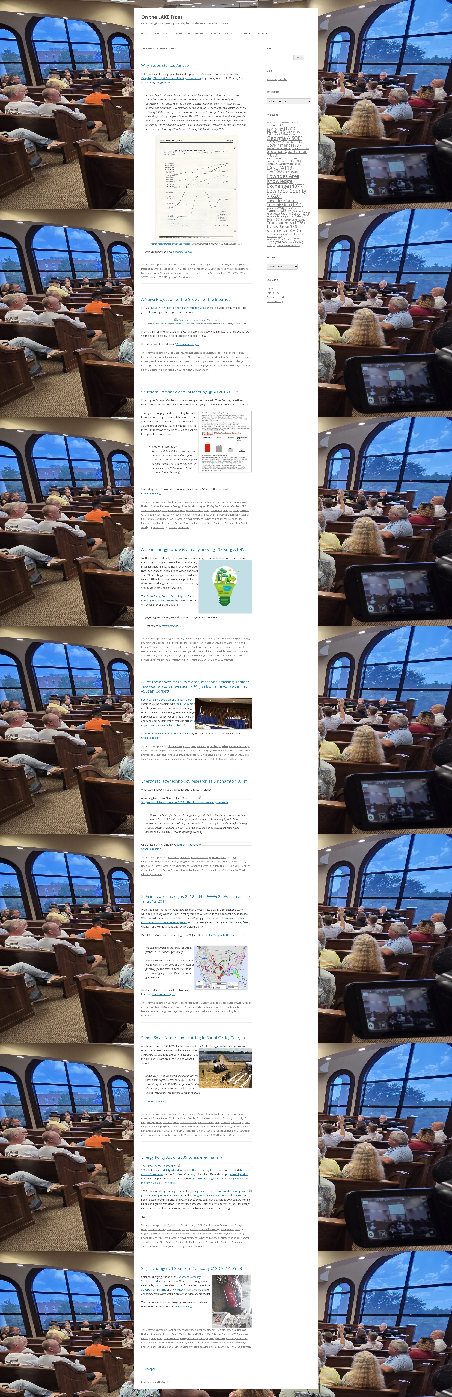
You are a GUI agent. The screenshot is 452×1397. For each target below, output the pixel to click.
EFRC (174, 861)
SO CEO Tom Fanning (153, 1289)
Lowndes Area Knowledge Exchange (230, 268)
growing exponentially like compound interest (215, 1195)
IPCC (143, 518)
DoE (157, 861)
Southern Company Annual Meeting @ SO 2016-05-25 (190, 391)
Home (144, 33)
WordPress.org (275, 301)
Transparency (286, 222)
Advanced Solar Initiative (154, 1118)
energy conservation (185, 502)
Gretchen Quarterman (287, 153)
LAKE (207, 268)
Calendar (245, 33)
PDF (151, 82)
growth (242, 264)
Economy (173, 1002)
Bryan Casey (180, 1118)
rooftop (246, 365)
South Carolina (162, 759)
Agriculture (173, 638)
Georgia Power (224, 502)
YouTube (282, 79)
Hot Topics (160, 33)
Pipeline (155, 506)
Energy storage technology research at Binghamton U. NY (194, 781)
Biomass (287, 122)
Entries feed (273, 292)
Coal (170, 352)
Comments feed (275, 297)
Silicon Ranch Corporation (182, 1130)
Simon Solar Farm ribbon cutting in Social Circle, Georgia (193, 1037)
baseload (167, 1233)
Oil (233, 352)
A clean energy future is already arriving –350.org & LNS (192, 549)
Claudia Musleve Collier (209, 1118)
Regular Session (295, 213)
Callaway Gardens (231, 506)
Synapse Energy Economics (156, 659)
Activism (273, 122)
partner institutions (187, 844)
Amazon (216, 264)
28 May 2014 (203, 1334)
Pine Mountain (217, 1342)
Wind (172, 357)
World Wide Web (236, 272)
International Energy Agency (234, 514)
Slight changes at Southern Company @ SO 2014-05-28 (191, 1268)
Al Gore (192, 357)
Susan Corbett (178, 759)
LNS (235, 651)
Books (225, 264)
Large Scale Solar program (155, 1126)
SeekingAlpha (174, 1011)
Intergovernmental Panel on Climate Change (194, 514)
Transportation (282, 226)
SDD (164, 1130)
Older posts (149, 1369)
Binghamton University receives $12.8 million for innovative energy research (184, 802)
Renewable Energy (199, 272)
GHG (143, 514)
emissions (173, 510)
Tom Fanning (242, 523)
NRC (199, 754)
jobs (217, 1122)
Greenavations (206, 1122)
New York (185, 857)
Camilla (192, 1118)
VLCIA (274, 242)
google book (163, 82)
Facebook (272, 79)
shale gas (188, 1011)
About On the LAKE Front (189, 33)
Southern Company (224, 523)
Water (230, 642)
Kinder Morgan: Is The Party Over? (224, 935)
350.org (153, 647)
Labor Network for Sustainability (209, 651)
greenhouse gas (156, 514)
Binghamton (147, 861)
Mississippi (234, 1237)
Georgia (233, 264)
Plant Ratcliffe (167, 1242)
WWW (144, 277)
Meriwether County (221, 1126)
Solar (195, 264)
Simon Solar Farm (206, 1130)
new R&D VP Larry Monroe (187, 1289)
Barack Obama (205, 357)
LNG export (167, 1007)
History (162, 1229)
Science (216, 857)
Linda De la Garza (150, 865)
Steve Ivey (167, 1135)
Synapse (237, 655)
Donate (262, 33)
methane (238, 1007)
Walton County (192, 1135)
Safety (302, 216)
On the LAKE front (162, 17)
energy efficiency (206, 502)
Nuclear (227, 352)
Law (169, 1229)
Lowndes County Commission (285, 202)
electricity (239, 1118)
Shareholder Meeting (194, 523)
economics (203, 647)
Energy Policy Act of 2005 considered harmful (182, 1157)
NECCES (224, 865)
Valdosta (222, 272)
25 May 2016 (213, 506)
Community (275, 125)
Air (181, 638)
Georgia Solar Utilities (185, 1122)
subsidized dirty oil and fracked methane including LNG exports (189, 1170)
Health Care (288, 158)
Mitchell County (240, 1126)
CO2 (187, 746)
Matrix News (166, 272)
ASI (170, 1118)
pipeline (157, 523)
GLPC (297, 142)
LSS (208, 1126)
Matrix (175, 365)
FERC (198, 750)
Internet (145, 268)
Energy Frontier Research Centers (196, 861)
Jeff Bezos (181, 268)
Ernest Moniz (222, 861)
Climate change (192, 638)
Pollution (193, 642)
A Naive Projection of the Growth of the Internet (185, 299)
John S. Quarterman (181, 277)
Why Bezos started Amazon (166, 65)
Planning (277, 210)
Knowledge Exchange (232, 1122)
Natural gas (215, 352)
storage (198, 1346)
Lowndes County (150, 272)
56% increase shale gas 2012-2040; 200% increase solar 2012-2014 (196, 899)
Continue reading (184, 251)
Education (173, 857)
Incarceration (291, 161)
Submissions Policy (221, 33)
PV (190, 1242)
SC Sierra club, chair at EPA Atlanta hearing (165, 733)
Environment (148, 642)
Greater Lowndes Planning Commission (288, 148)
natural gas (200, 365)
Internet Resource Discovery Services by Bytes (170, 243)
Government (285, 145)
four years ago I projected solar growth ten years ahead (182, 307)
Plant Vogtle (182, 1242)
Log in (270, 288)
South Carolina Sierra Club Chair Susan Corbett (167, 699)
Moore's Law (181, 272)
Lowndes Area (178, 1126)
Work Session (288, 245)
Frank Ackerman (172, 651)
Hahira (273, 158)
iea (168, 514)
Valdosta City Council (283, 239)
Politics (239, 352)
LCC (291, 171)
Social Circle (222, 1130)
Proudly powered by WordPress (157, 1382)
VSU (223, 857)
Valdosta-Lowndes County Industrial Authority (285, 235)
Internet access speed (180, 264)
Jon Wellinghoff (196, 268)
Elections (178, 352)
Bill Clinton (219, 357)
